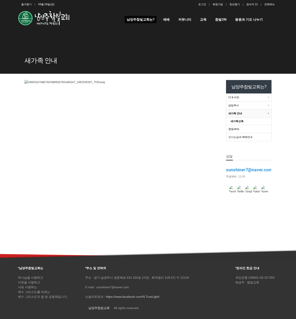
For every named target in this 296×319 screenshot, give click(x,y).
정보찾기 (234, 4)
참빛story (233, 129)
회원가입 (218, 4)
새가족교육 (237, 121)
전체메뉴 (269, 4)
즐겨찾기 (26, 4)
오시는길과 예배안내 (240, 137)
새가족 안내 (235, 113)
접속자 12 (252, 4)
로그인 (202, 4)
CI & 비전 (233, 97)
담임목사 (233, 105)
